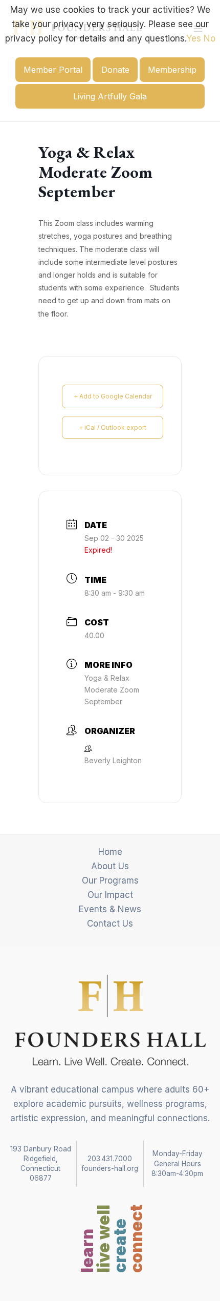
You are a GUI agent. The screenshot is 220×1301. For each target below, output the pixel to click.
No (209, 38)
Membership (172, 70)
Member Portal (53, 70)
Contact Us (110, 923)
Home (110, 852)
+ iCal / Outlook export (112, 427)
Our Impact (110, 895)
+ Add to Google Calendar (113, 396)
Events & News (110, 909)
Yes (193, 38)
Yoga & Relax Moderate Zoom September (111, 690)
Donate (115, 70)
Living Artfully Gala (110, 96)
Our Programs (110, 880)
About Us (110, 866)
